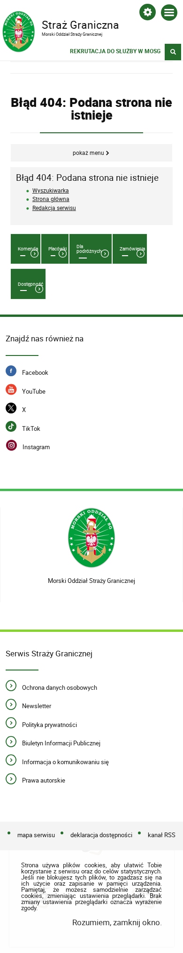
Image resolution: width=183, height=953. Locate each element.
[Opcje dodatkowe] (147, 14)
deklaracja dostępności (101, 835)
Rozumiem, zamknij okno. (116, 922)
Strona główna (50, 198)
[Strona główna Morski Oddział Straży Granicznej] (91, 539)
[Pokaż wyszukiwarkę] (173, 52)
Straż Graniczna (60, 24)
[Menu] (169, 14)
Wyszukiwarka (50, 190)
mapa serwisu (36, 835)
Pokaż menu (88, 152)
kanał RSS (161, 835)
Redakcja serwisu (54, 207)
